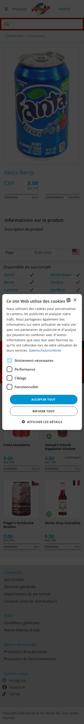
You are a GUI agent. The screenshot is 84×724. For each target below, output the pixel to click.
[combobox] (68, 300)
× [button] (74, 300)
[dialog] (42, 362)
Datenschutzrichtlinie (45, 350)
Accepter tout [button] (43, 399)
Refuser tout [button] (43, 411)
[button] (42, 421)
